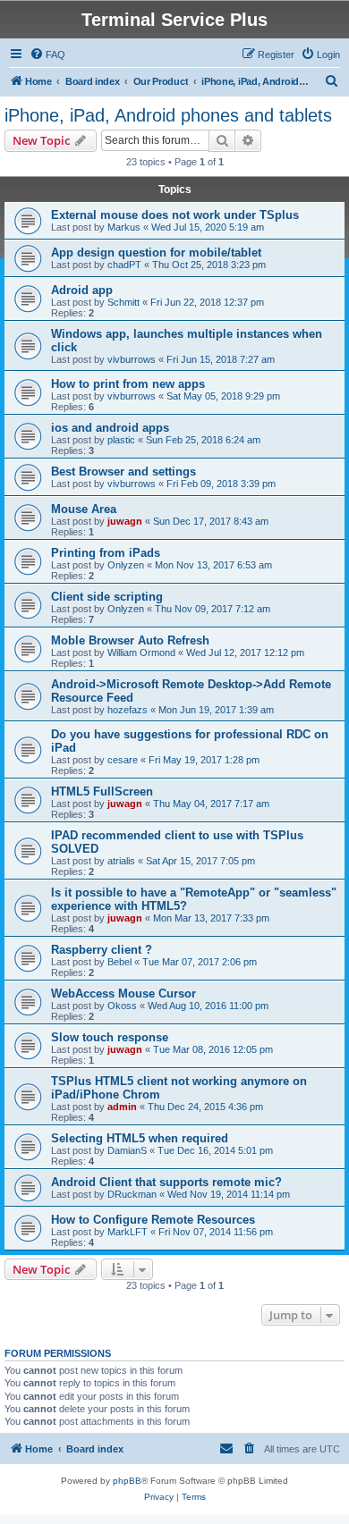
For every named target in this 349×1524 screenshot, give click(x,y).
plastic (121, 439)
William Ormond (141, 652)
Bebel (119, 961)
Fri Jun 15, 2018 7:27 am (220, 359)
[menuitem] (47, 54)
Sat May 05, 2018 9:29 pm (223, 396)
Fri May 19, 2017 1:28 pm (204, 759)
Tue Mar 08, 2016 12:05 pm (213, 1049)
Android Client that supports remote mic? (166, 1182)
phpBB (127, 1481)
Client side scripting (107, 596)
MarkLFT (127, 1231)
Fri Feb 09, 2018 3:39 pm (221, 483)
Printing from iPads (105, 553)
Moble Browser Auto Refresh (130, 640)
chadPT (124, 264)
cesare (122, 759)
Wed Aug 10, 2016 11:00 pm (208, 1005)
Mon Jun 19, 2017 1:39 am (216, 709)
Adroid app (82, 290)
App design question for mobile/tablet (156, 252)
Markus (123, 227)
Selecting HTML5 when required (139, 1138)
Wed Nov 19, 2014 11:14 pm (228, 1194)
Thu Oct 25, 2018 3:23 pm (209, 264)
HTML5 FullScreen (102, 791)
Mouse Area (83, 509)
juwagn (124, 521)
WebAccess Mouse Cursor (123, 993)
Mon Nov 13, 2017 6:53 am (213, 565)
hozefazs (127, 709)
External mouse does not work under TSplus (175, 215)
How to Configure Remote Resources (153, 1219)
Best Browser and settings (123, 471)
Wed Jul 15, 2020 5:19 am (207, 227)
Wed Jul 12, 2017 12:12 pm (245, 652)
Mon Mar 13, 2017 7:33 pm (211, 918)
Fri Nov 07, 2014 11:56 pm (215, 1231)
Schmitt (123, 302)
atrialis (121, 860)
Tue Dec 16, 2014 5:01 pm (215, 1150)
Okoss (122, 1005)
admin (122, 1106)
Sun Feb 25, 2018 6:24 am (203, 439)
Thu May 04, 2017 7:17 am (211, 803)
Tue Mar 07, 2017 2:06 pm (199, 961)
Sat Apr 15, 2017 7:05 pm (200, 860)
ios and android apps (110, 427)
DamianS (127, 1150)
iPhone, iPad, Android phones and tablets (168, 115)
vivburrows (131, 359)
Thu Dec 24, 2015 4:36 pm (205, 1106)
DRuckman (132, 1194)
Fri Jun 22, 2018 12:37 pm (207, 302)
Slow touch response (109, 1037)
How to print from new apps (128, 384)
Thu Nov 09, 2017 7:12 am (212, 608)
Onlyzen (125, 565)
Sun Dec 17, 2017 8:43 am (210, 521)
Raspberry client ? (101, 949)
